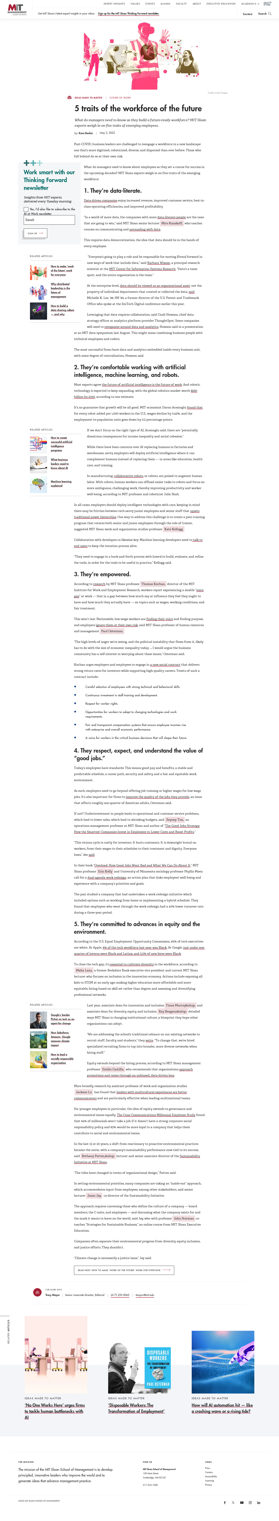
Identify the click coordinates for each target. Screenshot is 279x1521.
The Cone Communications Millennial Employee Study (156, 1115)
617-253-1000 (150, 1484)
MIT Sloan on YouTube (241, 1504)
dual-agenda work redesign (106, 877)
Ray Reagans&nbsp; (173, 1011)
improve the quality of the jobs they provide (157, 797)
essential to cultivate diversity (132, 964)
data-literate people (171, 217)
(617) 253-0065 (120, 1295)
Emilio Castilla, (113, 1069)
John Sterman (184, 1218)
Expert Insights (114, 3)
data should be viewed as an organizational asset (155, 285)
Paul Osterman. (112, 631)
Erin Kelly (105, 871)
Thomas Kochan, (153, 584)
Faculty (181, 3)
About (197, 3)
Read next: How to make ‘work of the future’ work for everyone (119, 1270)
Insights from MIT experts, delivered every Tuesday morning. (48, 199)
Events (150, 3)
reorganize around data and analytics (131, 327)
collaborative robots (128, 476)
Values (135, 3)
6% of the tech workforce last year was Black (135, 947)
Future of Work (120, 97)
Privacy (208, 1484)
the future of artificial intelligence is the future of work (142, 384)
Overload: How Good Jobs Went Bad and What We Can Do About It (142, 865)
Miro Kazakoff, (172, 223)
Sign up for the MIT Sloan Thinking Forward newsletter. (128, 13)
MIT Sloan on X (233, 1504)
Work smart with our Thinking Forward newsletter (49, 179)
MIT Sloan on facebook (225, 1504)
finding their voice (159, 619)
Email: (29, 220)
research (99, 584)
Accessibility (211, 1476)
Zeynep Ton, (175, 819)
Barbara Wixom (158, 263)
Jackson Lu (84, 1092)
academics (248, 3)
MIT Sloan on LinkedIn (258, 1504)
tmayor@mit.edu (145, 1295)
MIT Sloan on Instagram (250, 1504)
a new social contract (165, 664)
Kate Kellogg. (173, 529)
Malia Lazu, (84, 970)
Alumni (165, 3)
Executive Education (221, 3)
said (192, 292)
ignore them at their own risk (117, 625)
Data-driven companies (100, 200)
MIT (267, 4)
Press (207, 1467)
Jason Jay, (94, 1195)
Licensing (209, 1480)
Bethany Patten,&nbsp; (98, 1156)
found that (195, 407)
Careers (209, 1472)
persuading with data (144, 229)
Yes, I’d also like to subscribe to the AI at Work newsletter (49, 211)
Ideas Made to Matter (88, 97)
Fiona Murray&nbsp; (180, 1005)
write (149, 1040)
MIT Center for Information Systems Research (142, 269)
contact (247, 14)
